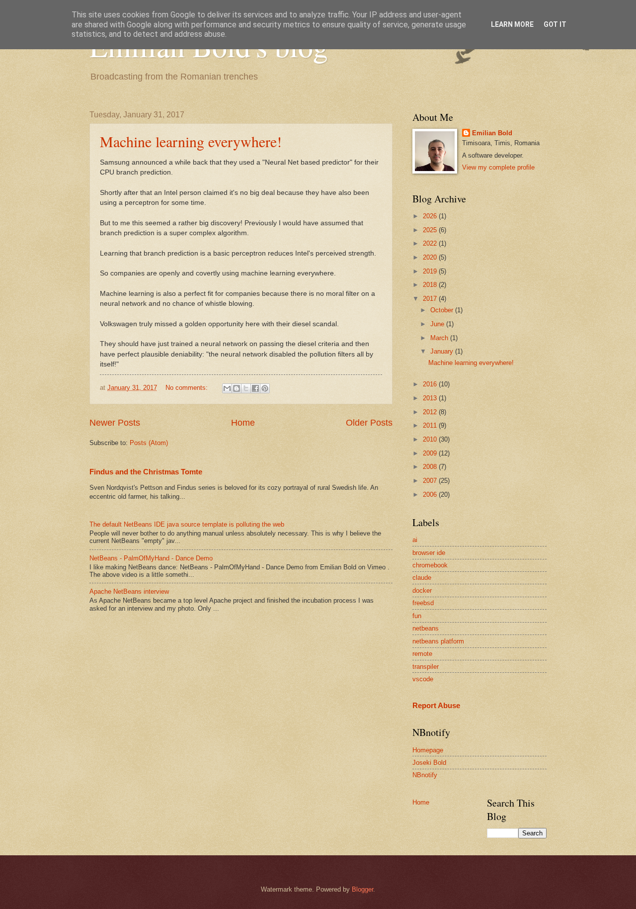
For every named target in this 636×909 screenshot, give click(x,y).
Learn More (512, 24)
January (442, 351)
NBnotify (424, 775)
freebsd (423, 603)
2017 (431, 298)
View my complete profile (498, 167)
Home (243, 423)
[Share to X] (246, 388)
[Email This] (227, 388)
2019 (431, 271)
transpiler (425, 666)
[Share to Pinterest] (265, 388)
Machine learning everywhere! (191, 141)
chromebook (430, 565)
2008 (431, 466)
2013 (431, 398)
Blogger (362, 889)
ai (414, 540)
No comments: (187, 387)
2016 (431, 384)
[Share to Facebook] (255, 388)
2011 (431, 425)
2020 (431, 257)
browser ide (428, 552)
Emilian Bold (492, 133)
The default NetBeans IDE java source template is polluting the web (186, 524)
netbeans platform (438, 641)
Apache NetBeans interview (129, 591)
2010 (431, 439)
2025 (431, 230)
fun (416, 616)
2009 (431, 453)
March (440, 338)
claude (421, 577)
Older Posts (369, 423)
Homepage (427, 750)
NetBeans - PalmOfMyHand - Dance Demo (151, 558)
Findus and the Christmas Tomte (145, 471)
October (442, 310)
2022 (431, 243)
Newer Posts (114, 423)
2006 (431, 494)
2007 (431, 480)
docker (422, 590)
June (438, 324)
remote (422, 653)
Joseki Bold (429, 762)
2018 (431, 284)
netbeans (425, 628)
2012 (431, 412)
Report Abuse (436, 705)
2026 (431, 216)
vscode (422, 679)
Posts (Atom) (149, 443)
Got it (555, 24)
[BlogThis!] (236, 388)
